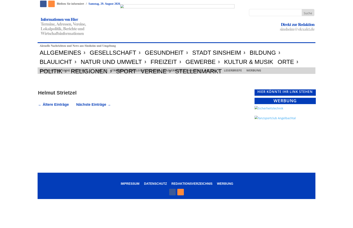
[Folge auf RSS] (51, 4)
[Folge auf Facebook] (43, 4)
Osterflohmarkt (57, 125)
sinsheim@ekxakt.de (297, 29)
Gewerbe (200, 62)
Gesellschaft (113, 53)
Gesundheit (164, 53)
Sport (126, 71)
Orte (286, 62)
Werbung (225, 183)
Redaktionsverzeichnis (191, 183)
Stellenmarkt (198, 71)
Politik (51, 71)
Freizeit (164, 62)
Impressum (130, 183)
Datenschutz (155, 183)
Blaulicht (56, 62)
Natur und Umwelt (111, 62)
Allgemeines (60, 53)
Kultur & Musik (248, 62)
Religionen (89, 71)
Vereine (153, 71)
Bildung (263, 53)
